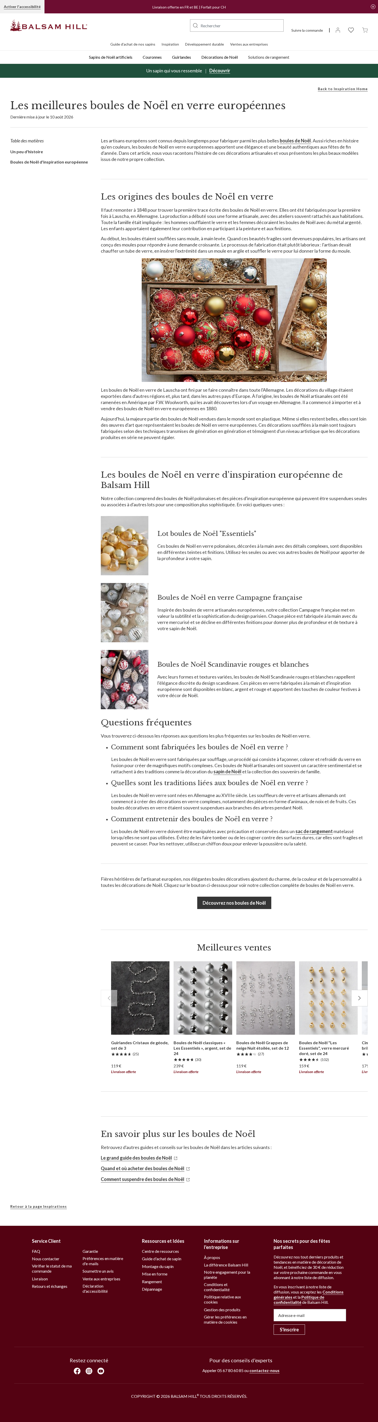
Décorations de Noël (219, 57)
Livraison (40, 1278)
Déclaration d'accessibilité (95, 1288)
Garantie (90, 1251)
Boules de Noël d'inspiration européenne (49, 161)
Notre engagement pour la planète (227, 1275)
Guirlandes (181, 57)
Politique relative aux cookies (222, 1299)
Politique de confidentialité (299, 1300)
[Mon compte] (338, 30)
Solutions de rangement (268, 57)
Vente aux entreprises (101, 1278)
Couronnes (152, 57)
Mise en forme (154, 1273)
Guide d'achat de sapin (161, 1258)
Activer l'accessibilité (22, 6)
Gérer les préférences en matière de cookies (225, 1319)
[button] (195, 25)
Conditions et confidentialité (217, 1287)
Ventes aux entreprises (249, 44)
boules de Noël (295, 140)
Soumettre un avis (98, 1271)
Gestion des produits (222, 1309)
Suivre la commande (307, 30)
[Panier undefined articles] (365, 30)
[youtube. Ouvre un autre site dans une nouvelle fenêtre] (100, 1370)
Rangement (152, 1281)
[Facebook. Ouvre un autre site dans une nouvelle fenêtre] (77, 1371)
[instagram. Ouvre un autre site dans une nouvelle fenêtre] (89, 1370)
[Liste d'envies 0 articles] (351, 30)
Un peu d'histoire (26, 151)
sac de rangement (314, 831)
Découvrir (219, 70)
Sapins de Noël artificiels (110, 57)
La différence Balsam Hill (226, 1264)
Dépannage (152, 1289)
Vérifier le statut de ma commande (52, 1268)
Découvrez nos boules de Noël (234, 903)
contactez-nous (264, 1370)
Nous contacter (45, 1258)
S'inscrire (289, 1329)
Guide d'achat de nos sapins (132, 44)
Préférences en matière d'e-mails (103, 1261)
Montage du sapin (158, 1266)
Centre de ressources (160, 1251)
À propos (212, 1257)
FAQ (36, 1251)
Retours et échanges (49, 1286)
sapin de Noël (227, 771)
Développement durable (204, 44)
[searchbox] (237, 25)
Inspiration (170, 44)
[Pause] (373, 7)
